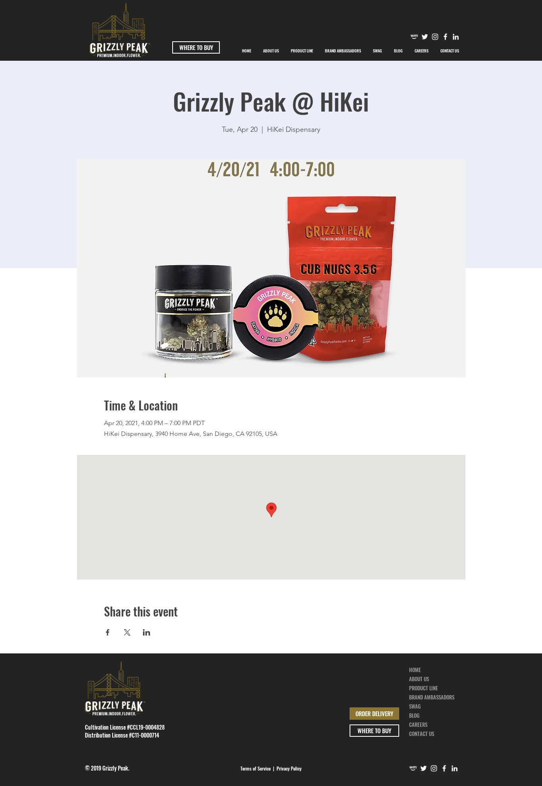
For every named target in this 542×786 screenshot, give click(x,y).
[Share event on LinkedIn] (146, 632)
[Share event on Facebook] (107, 632)
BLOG (414, 715)
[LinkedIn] (454, 768)
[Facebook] (445, 37)
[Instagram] (435, 37)
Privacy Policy (289, 768)
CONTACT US (421, 734)
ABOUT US (419, 679)
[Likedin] (456, 37)
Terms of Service (255, 768)
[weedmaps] (414, 37)
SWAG (415, 706)
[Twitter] (425, 37)
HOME (415, 670)
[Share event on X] (127, 632)
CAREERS (418, 724)
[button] (343, 51)
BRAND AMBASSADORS (431, 697)
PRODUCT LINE (423, 688)
